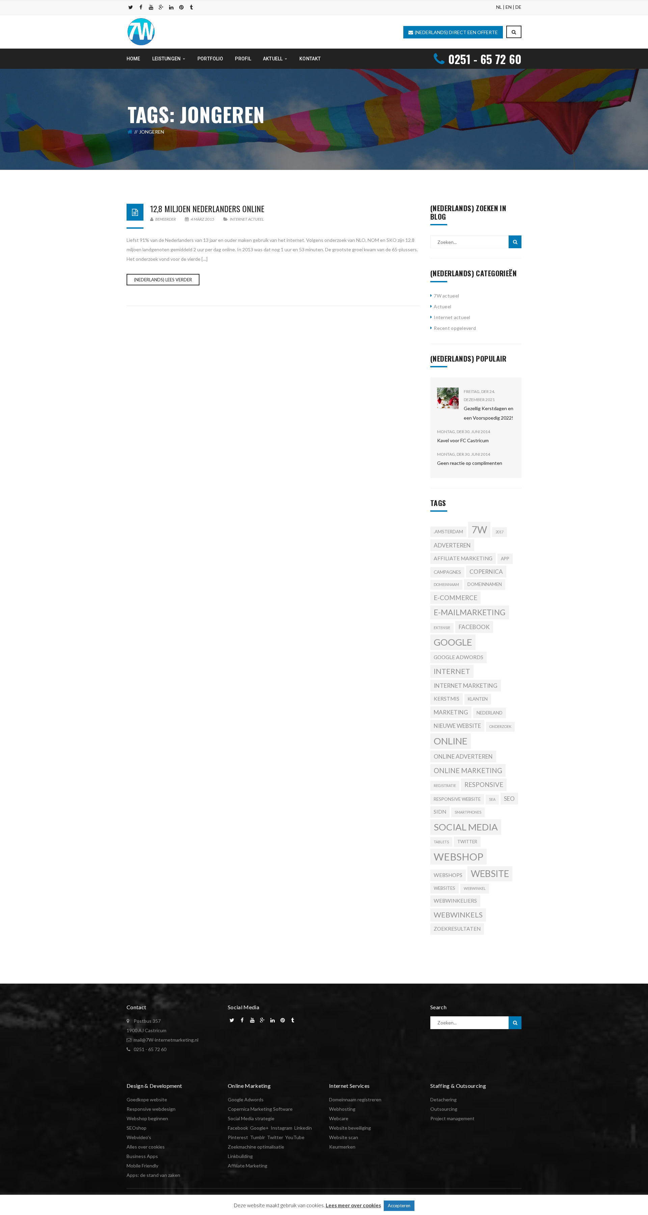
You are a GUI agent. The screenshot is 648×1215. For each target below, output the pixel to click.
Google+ (259, 1128)
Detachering (443, 1099)
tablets (441, 842)
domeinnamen (484, 584)
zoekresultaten (457, 929)
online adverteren (463, 756)
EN (509, 7)
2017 (499, 532)
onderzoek (500, 726)
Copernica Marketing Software (260, 1109)
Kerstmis (446, 699)
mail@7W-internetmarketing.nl (166, 1040)
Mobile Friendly (142, 1165)
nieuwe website (457, 725)
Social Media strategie (251, 1118)
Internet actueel (247, 219)
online (450, 740)
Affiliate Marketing (247, 1165)
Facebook (238, 1128)
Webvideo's (139, 1137)
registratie (445, 785)
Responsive (483, 784)
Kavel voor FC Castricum (463, 440)
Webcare (338, 1118)
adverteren (452, 545)
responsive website (457, 799)
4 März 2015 (202, 219)
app (505, 558)
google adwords (458, 657)
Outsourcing (443, 1109)
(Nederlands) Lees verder (163, 279)
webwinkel (475, 888)
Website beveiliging (350, 1128)
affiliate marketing (463, 558)
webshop (458, 857)
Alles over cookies (146, 1147)
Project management (452, 1118)
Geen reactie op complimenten (469, 463)
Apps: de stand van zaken (153, 1175)
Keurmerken (342, 1147)
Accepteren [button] (399, 1205)
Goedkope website (147, 1099)
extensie (442, 627)
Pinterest (238, 1137)
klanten (478, 699)
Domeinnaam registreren (355, 1099)
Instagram (281, 1128)
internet (452, 671)
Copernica (486, 571)
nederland (490, 712)
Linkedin (303, 1128)
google (453, 642)
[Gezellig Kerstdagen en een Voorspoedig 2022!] (448, 398)
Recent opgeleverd (455, 328)
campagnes (447, 572)
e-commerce (455, 597)
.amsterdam (448, 531)
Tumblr (257, 1137)
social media (466, 826)
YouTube (294, 1137)
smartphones (468, 812)
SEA (492, 799)
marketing (451, 712)
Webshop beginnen (147, 1118)
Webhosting (342, 1109)
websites (444, 888)
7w (479, 529)
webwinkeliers (455, 901)
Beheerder (165, 219)
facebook (474, 626)
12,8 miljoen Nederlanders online (207, 208)
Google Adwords (246, 1099)
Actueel (442, 306)
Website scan (343, 1137)
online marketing (468, 770)
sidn (440, 812)
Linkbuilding (240, 1156)
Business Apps (142, 1156)
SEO (509, 798)
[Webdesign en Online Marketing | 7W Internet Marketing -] (141, 31)
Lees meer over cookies (353, 1205)
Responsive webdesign (151, 1109)
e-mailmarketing (470, 612)
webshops (448, 875)
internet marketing (465, 685)
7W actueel (446, 296)
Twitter (467, 841)
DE (518, 7)
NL (499, 7)
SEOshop (136, 1128)
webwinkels (458, 914)
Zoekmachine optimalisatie (256, 1147)
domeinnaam (446, 584)
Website (490, 873)
